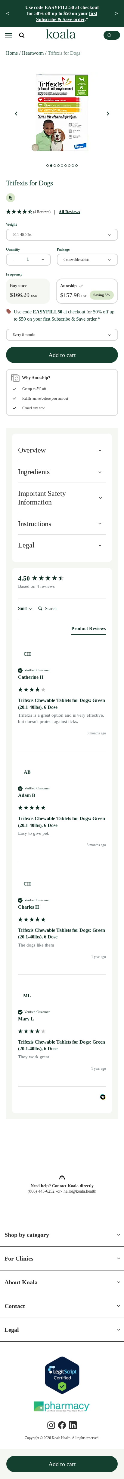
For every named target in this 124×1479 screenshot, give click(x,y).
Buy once (19, 285)
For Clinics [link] (19, 1258)
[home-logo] (60, 35)
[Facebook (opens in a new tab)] (62, 1425)
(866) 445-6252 (40, 1191)
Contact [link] (16, 1306)
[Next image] (108, 113)
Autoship (68, 285)
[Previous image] (16, 113)
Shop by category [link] (29, 1234)
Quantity (14, 249)
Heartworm (36, 53)
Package (64, 249)
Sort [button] (23, 615)
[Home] (60, 35)
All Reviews (71, 212)
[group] (62, 585)
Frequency (15, 274)
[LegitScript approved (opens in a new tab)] (62, 1375)
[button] (8, 35)
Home (12, 53)
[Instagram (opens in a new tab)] (51, 1425)
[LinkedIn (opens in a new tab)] (72, 1425)
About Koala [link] (22, 1282)
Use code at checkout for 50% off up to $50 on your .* (62, 13)
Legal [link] (12, 1329)
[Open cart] (112, 35)
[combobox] (62, 234)
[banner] (62, 13)
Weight (12, 224)
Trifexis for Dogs (71, 53)
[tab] (86, 636)
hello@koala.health (81, 1191)
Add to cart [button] (62, 362)
